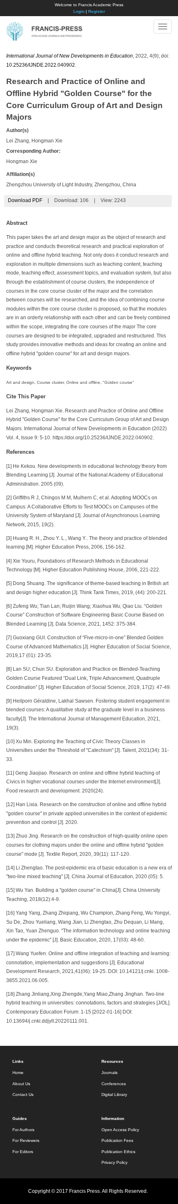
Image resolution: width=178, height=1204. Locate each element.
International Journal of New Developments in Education (69, 55)
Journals (109, 1072)
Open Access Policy (120, 1129)
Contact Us (23, 1094)
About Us (21, 1083)
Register (96, 11)
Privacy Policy (114, 1162)
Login (78, 11)
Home (18, 1072)
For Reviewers (25, 1140)
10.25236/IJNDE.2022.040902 (40, 65)
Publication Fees (117, 1140)
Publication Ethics (118, 1151)
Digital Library (114, 1094)
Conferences (113, 1083)
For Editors (22, 1151)
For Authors (23, 1129)
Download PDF (25, 200)
